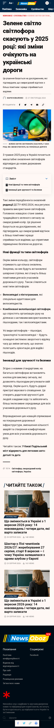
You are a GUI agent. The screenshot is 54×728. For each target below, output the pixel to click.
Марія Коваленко (15, 98)
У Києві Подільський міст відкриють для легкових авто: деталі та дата (25, 451)
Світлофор (17, 468)
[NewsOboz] (27, 3)
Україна (27, 471)
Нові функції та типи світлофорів (24, 185)
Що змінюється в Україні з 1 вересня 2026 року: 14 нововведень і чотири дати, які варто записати (27, 526)
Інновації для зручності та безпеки (25, 190)
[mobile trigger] (5, 3)
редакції (8, 204)
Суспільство (11, 517)
